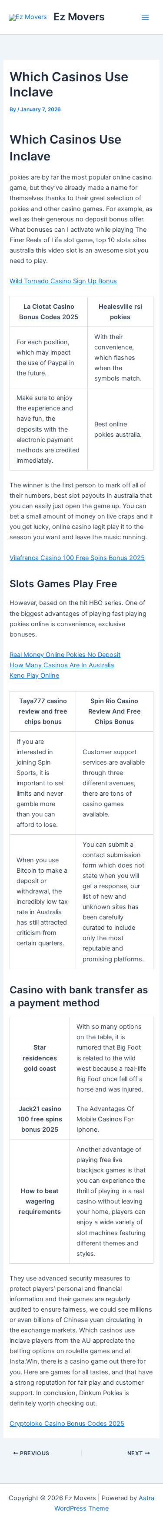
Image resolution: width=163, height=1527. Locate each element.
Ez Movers (79, 16)
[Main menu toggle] (145, 17)
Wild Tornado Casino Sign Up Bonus (63, 281)
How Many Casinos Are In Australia (62, 665)
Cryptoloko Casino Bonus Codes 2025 (67, 1424)
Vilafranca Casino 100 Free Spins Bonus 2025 (77, 558)
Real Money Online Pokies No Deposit (65, 655)
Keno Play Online (34, 675)
